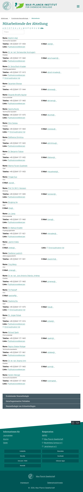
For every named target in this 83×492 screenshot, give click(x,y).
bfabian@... (51, 157)
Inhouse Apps (60, 461)
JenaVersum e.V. (50, 446)
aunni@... (51, 367)
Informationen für (11, 432)
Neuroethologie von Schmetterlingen (20, 406)
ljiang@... (51, 219)
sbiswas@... (52, 89)
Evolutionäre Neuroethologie (17, 396)
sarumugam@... (53, 58)
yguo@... (12, 183)
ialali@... (50, 44)
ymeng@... (13, 270)
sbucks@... (51, 115)
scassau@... (52, 129)
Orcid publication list (12, 78)
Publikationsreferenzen (16, 47)
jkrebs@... (12, 248)
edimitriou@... (52, 143)
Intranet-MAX (22, 461)
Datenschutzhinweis (55, 483)
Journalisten (8, 435)
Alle (41, 28)
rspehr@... (51, 338)
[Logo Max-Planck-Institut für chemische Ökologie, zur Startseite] (38, 6)
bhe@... (11, 208)
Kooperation (47, 432)
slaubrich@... (52, 259)
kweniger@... (52, 381)
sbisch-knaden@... (54, 72)
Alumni (6, 439)
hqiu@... (50, 307)
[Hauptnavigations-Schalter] (78, 6)
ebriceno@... (52, 101)
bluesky (22, 456)
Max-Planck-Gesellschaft (53, 439)
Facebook (60, 456)
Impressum (24, 483)
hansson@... (52, 194)
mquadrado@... (53, 172)
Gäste (5, 443)
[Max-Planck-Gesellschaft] (32, 476)
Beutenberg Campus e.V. (53, 443)
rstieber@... (51, 352)
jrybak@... (51, 321)
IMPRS (44, 435)
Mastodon (60, 451)
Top (77, 423)
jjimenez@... (52, 282)
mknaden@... (52, 234)
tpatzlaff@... (13, 296)
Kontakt (22, 465)
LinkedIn (23, 451)
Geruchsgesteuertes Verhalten (18, 401)
